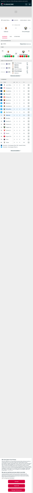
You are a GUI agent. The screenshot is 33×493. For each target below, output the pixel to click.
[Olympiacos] (4, 88)
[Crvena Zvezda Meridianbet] (4, 130)
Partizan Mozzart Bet (9, 124)
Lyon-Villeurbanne (9, 85)
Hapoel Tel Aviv (9, 136)
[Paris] (4, 139)
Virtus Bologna (26, 31)
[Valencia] (4, 115)
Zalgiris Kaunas (9, 127)
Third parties (10, 470)
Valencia (6, 31)
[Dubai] (4, 142)
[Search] (26, 4)
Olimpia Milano (9, 97)
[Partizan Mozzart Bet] (4, 124)
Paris (7, 139)
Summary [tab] (4, 36)
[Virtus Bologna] (4, 109)
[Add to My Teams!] (1, 28)
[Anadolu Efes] (4, 121)
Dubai (7, 142)
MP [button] (14, 82)
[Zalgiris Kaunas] (4, 127)
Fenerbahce (9, 106)
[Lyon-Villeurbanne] (4, 85)
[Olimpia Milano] (4, 97)
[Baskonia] (4, 103)
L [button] (19, 82)
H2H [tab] (11, 36)
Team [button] (5, 82)
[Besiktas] (4, 118)
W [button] (16, 82)
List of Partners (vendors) (8, 478)
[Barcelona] (4, 100)
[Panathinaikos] (4, 91)
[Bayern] (4, 133)
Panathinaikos (9, 91)
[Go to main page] (8, 4)
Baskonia (8, 103)
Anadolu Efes (9, 121)
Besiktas (8, 118)
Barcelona (8, 100)
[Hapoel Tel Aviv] (4, 136)
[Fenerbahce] (4, 106)
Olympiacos (9, 88)
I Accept (16, 481)
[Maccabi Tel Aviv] (4, 94)
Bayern (7, 133)
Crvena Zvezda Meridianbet (9, 130)
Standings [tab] (17, 36)
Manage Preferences (16, 490)
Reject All (16, 485)
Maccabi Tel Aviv (9, 94)
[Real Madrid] (4, 112)
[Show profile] (6, 28)
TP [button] (23, 82)
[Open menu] (29, 4)
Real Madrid (9, 112)
